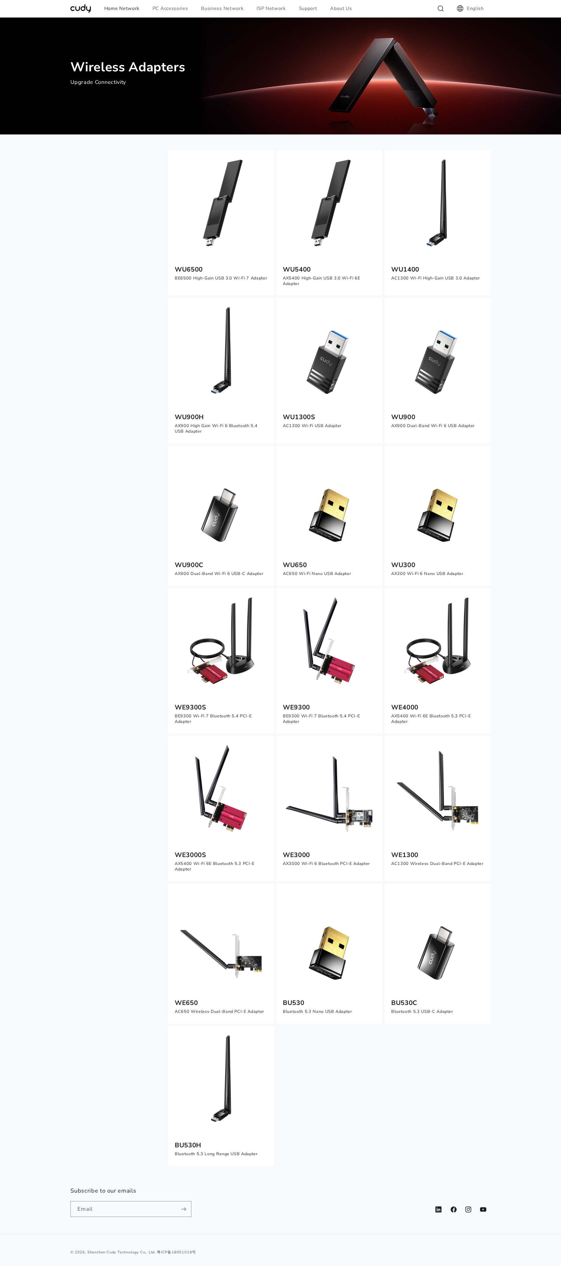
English (475, 8)
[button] (124, 8)
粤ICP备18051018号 (176, 1252)
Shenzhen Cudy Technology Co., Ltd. (121, 1252)
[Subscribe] (183, 1209)
